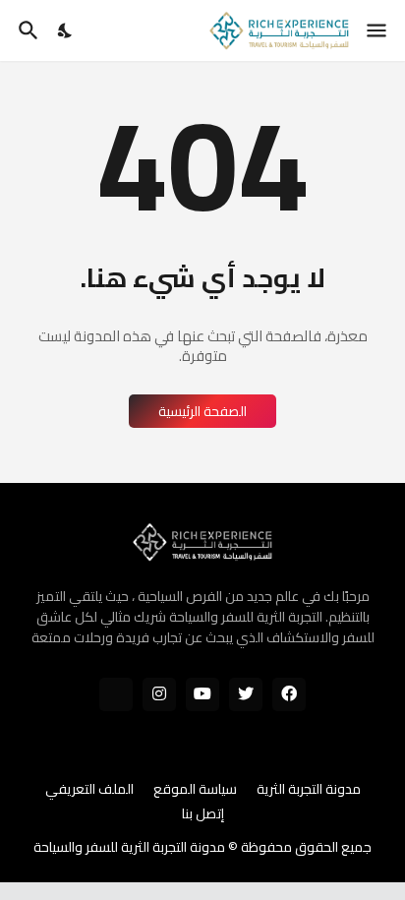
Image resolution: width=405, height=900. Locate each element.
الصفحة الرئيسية (202, 411)
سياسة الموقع (195, 790)
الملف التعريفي (89, 790)
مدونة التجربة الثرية (309, 790)
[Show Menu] (378, 30)
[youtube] (202, 694)
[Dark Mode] (66, 30)
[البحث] (26, 30)
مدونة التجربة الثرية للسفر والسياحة (129, 847)
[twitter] (245, 694)
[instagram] (159, 694)
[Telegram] (116, 694)
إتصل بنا (203, 814)
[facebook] (289, 694)
